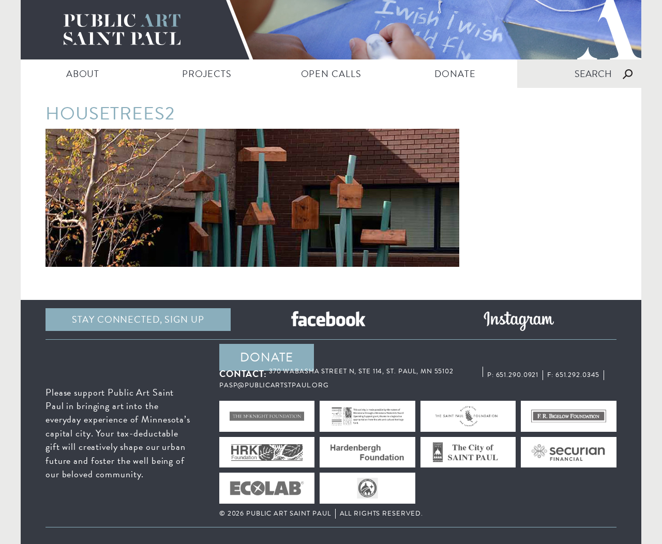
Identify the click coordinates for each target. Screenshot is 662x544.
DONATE (454, 74)
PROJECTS (206, 74)
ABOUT (82, 74)
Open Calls (331, 74)
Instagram (518, 319)
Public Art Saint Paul (331, 29)
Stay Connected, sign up (138, 319)
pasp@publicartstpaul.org (274, 385)
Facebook (328, 319)
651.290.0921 (517, 375)
